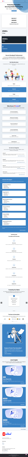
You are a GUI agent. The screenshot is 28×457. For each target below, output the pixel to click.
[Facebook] (6, 452)
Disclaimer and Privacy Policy (14, 454)
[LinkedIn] (2, 452)
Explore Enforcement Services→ (21, 168)
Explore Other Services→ (22, 174)
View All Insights (23, 429)
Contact (3, 444)
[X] (3, 452)
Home (3, 442)
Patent (14, 83)
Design (14, 94)
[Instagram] (5, 452)
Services (3, 443)
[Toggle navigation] (25, 1)
